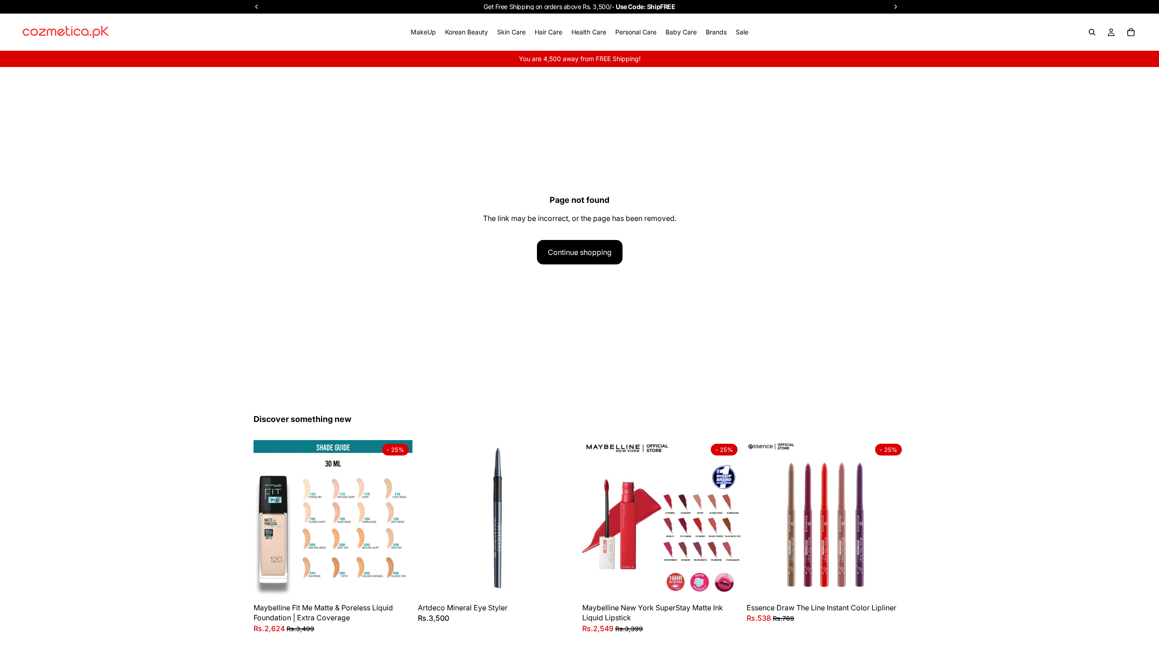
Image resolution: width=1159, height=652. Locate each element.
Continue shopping (580, 252)
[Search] (1092, 32)
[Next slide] (398, 519)
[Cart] (1131, 32)
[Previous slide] (267, 519)
